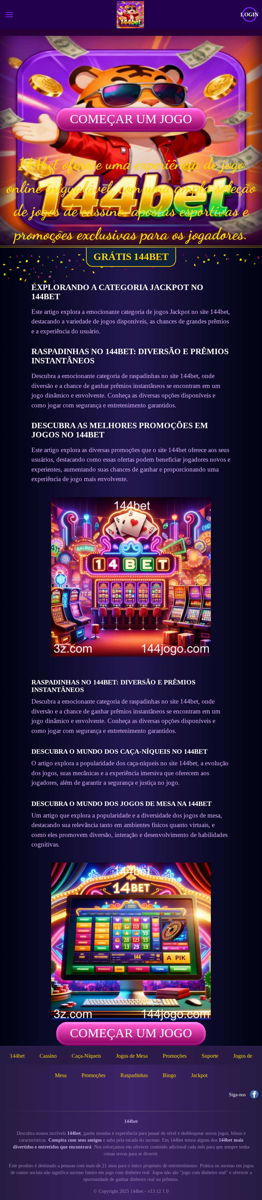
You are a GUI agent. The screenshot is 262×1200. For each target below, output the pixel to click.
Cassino (48, 1056)
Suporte (210, 1056)
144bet (17, 1056)
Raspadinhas (134, 1075)
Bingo (169, 1075)
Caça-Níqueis (86, 1056)
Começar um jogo (131, 119)
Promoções (175, 1056)
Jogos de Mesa (132, 1056)
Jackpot (199, 1075)
